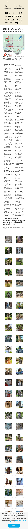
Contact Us (19, 8)
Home (9, 2)
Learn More (18, 520)
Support (7, 8)
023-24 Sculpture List (9, 56)
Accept (14, 525)
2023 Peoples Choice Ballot (10, 58)
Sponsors (9, 6)
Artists (19, 6)
